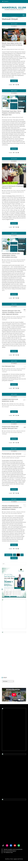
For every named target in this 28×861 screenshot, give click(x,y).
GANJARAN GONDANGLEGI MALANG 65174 (14, 9)
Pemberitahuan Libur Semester (11, 454)
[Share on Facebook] (13, 84)
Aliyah (4, 190)
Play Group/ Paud (9, 192)
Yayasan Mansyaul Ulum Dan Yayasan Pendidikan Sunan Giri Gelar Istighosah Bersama (12, 312)
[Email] (18, 84)
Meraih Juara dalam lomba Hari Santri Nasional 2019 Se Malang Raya (12, 44)
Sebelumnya (8, 555)
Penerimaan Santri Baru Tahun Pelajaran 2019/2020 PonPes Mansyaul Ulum (11, 112)
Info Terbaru (9, 117)
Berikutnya (14, 558)
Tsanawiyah (8, 193)
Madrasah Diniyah (14, 49)
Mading (8, 49)
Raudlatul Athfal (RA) (17, 192)
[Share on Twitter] (15, 84)
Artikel (4, 49)
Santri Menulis (21, 49)
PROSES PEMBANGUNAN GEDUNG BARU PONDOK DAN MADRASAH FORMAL (12, 507)
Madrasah (18, 190)
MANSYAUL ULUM (14, 7)
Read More (14, 80)
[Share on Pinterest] (17, 84)
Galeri (7, 403)
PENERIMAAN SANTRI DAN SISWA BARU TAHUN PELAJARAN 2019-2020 (11, 255)
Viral (15, 859)
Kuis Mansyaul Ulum (8, 366)
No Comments (14, 26)
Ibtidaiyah (8, 190)
